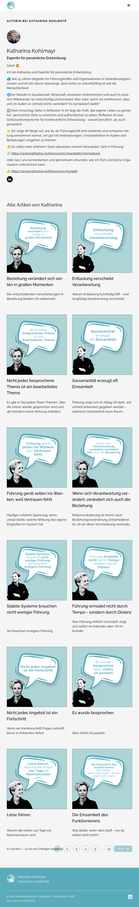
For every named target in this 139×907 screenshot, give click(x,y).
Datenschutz (60, 896)
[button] (128, 5)
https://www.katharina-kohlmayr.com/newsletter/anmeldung (55, 153)
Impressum (45, 896)
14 (109, 849)
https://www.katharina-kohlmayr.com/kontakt (44, 171)
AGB (71, 896)
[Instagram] (130, 897)
